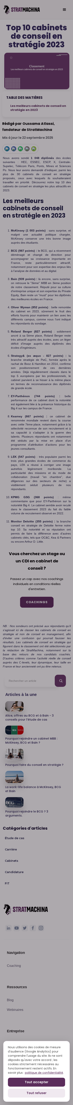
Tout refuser (36, 1093)
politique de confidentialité (44, 1073)
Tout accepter (36, 1082)
